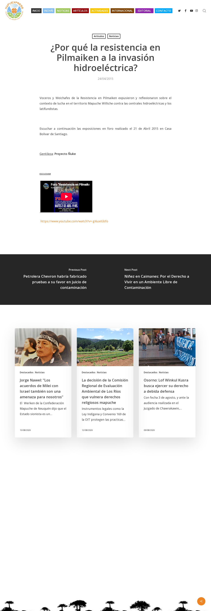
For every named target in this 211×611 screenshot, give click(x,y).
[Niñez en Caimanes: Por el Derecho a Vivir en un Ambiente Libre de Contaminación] (158, 279)
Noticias (114, 36)
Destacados (26, 372)
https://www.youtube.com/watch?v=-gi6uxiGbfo (74, 221)
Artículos (99, 36)
